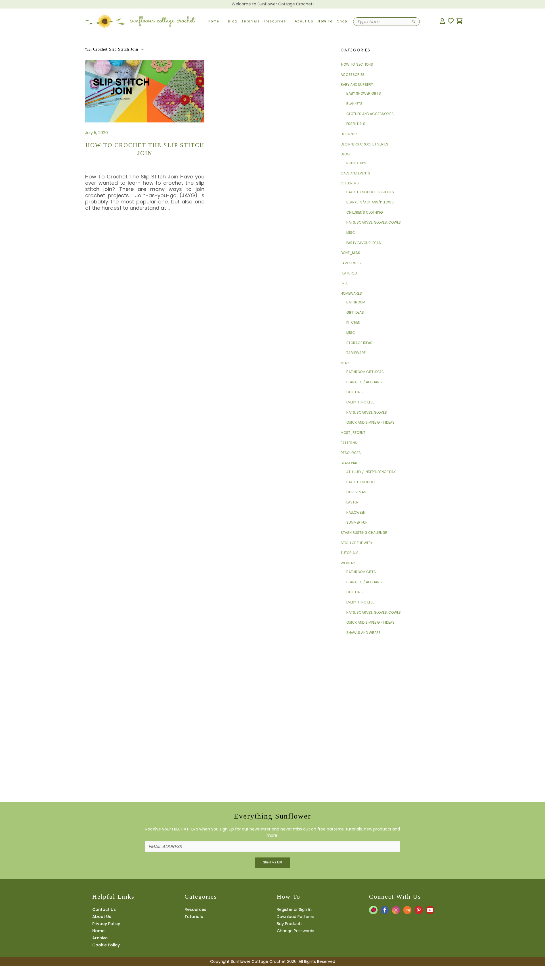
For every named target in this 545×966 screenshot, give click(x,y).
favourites (351, 263)
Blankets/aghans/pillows (370, 202)
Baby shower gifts (363, 93)
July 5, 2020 (96, 133)
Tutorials (251, 21)
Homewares (351, 293)
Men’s (346, 363)
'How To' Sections (357, 64)
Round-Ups (356, 163)
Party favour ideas (363, 242)
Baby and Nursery (357, 84)
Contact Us (104, 909)
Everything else (360, 402)
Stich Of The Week (356, 542)
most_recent (353, 432)
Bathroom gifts (361, 571)
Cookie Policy (106, 945)
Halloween (355, 512)
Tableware (356, 352)
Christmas (356, 492)
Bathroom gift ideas (365, 371)
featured (349, 273)
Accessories (352, 74)
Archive (100, 938)
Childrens (350, 183)
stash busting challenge (364, 532)
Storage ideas (359, 342)
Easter (352, 502)
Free (344, 283)
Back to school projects (370, 192)
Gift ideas (355, 312)
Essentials (355, 123)
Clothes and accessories (370, 113)
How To (325, 21)
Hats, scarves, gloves (366, 412)
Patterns (349, 442)
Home (213, 21)
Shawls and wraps (363, 632)
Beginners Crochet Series (364, 144)
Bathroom (355, 302)
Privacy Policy (106, 924)
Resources (275, 21)
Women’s (349, 563)
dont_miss (350, 252)
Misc (350, 232)
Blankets (354, 103)
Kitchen (353, 322)
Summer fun (357, 522)
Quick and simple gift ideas (370, 422)
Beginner (349, 134)
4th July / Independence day (371, 471)
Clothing (354, 392)
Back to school (361, 482)
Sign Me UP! (272, 862)
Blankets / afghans (364, 382)
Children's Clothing (364, 212)
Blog (232, 21)
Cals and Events (355, 173)
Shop (342, 21)
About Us (304, 21)
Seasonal (349, 463)
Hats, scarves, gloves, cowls (373, 222)
